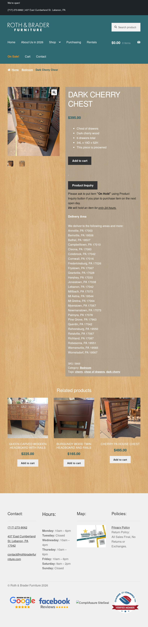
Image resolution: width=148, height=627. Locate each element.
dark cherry (113, 371)
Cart (27, 56)
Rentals (92, 42)
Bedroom (27, 69)
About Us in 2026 (32, 42)
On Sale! (13, 56)
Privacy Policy (121, 527)
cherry (79, 371)
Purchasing (73, 42)
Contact (41, 56)
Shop (52, 42)
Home (11, 42)
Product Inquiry (82, 185)
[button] (54, 92)
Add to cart (79, 161)
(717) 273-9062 (15, 10)
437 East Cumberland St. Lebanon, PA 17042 (22, 541)
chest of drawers (94, 371)
